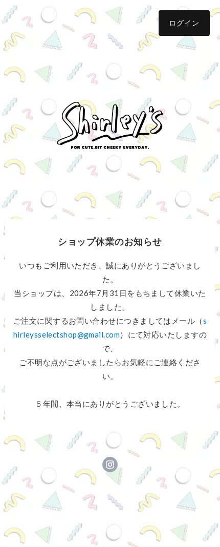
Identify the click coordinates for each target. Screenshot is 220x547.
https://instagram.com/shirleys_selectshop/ (110, 464)
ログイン (184, 22)
